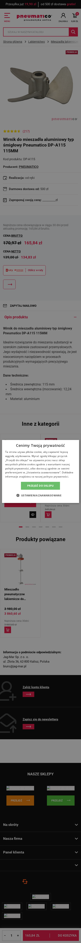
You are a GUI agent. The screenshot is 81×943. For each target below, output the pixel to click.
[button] (41, 495)
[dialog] (40, 471)
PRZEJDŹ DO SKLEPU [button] (40, 485)
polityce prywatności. (56, 476)
